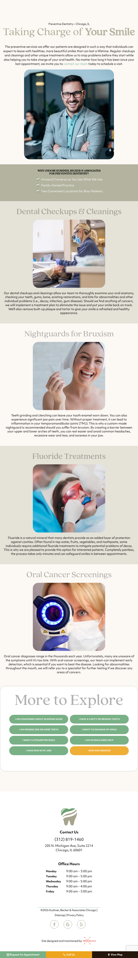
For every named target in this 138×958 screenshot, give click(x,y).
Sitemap (60, 915)
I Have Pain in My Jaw (38, 750)
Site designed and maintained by (61, 941)
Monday (51, 871)
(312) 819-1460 (69, 839)
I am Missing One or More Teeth (38, 729)
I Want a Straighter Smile (38, 740)
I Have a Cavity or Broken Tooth (99, 719)
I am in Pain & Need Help (99, 740)
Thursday (52, 886)
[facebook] (54, 924)
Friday (50, 891)
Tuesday (51, 876)
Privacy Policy (75, 915)
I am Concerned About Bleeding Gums (38, 719)
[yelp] (81, 924)
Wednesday (53, 881)
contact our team (75, 64)
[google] (68, 924)
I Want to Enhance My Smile (99, 729)
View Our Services (99, 750)
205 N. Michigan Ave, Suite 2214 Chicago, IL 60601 (69, 848)
